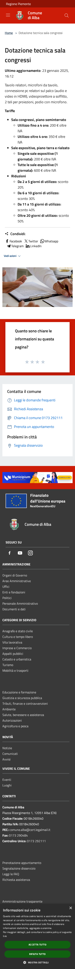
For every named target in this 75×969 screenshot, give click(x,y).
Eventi (6, 779)
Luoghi (7, 785)
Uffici (5, 586)
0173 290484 (18, 835)
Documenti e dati (14, 609)
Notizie (7, 748)
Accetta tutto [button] (37, 944)
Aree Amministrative (16, 581)
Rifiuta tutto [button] (37, 954)
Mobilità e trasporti (15, 670)
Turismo (7, 664)
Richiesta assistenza (16, 879)
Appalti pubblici (12, 653)
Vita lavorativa (12, 642)
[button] (37, 962)
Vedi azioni (10, 256)
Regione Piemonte (18, 3)
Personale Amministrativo (20, 603)
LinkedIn (36, 246)
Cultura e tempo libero (17, 636)
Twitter (33, 241)
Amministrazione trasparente (22, 901)
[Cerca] (66, 15)
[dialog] (37, 936)
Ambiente (9, 709)
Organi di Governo (14, 575)
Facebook (16, 241)
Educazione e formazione (19, 692)
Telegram (17, 246)
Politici (7, 597)
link (5, 936)
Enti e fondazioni (13, 592)
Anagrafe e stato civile (17, 631)
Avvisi (6, 759)
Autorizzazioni (12, 720)
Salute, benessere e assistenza (23, 714)
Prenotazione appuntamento (21, 862)
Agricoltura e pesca (15, 726)
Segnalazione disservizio (18, 868)
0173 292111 (36, 841)
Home (9, 32)
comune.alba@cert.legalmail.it (29, 829)
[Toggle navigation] (8, 15)
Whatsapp (51, 241)
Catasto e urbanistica (16, 659)
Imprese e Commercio (17, 648)
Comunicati (10, 753)
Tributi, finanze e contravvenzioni (25, 703)
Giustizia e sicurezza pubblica (22, 697)
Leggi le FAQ (10, 874)
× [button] (70, 908)
